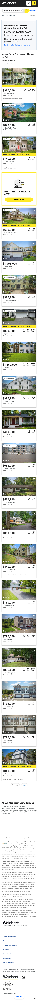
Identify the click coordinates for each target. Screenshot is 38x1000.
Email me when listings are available (17, 45)
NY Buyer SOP (8, 963)
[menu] (34, 3)
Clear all (32, 16)
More (10, 16)
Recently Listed (12, 64)
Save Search (31, 11)
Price (3, 16)
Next (24, 785)
